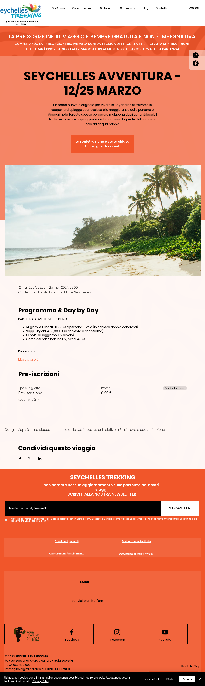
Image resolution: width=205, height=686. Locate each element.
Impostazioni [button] (151, 679)
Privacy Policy (40, 681)
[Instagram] (196, 55)
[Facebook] (196, 63)
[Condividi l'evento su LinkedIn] (40, 458)
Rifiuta (169, 679)
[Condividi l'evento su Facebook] (20, 458)
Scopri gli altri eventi (102, 146)
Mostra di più (28, 359)
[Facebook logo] (72, 632)
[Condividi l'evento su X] (30, 458)
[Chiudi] (200, 679)
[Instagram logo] (117, 632)
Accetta (187, 679)
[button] (161, 8)
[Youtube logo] (165, 632)
